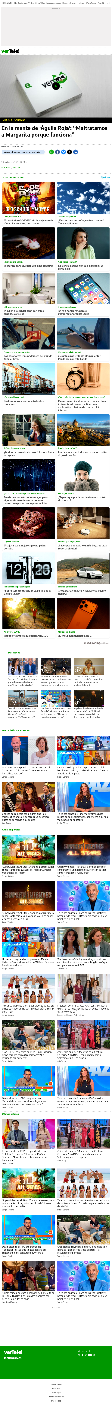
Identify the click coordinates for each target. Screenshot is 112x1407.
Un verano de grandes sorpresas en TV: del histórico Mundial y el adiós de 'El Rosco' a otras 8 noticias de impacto (83, 770)
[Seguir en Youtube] (90, 1355)
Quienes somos (56, 1384)
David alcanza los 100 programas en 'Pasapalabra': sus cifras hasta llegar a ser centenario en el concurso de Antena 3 (24, 1101)
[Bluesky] (63, 152)
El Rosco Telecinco (91, 3)
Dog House (81, 3)
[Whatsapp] (51, 152)
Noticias (16, 167)
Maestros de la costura (69, 3)
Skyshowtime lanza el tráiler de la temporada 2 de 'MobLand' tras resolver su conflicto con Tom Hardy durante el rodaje (88, 712)
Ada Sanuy (6, 823)
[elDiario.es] (12, 1357)
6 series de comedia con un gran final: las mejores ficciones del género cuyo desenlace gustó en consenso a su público (25, 816)
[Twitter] (69, 152)
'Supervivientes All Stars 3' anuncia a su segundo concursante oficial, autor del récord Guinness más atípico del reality (28, 869)
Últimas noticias (10, 1114)
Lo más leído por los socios (16, 730)
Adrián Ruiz (62, 968)
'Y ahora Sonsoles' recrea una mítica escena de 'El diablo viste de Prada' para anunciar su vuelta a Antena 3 (88, 681)
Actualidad (19, 119)
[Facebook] (57, 152)
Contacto (56, 1388)
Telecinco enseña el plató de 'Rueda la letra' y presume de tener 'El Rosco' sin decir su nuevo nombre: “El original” (82, 915)
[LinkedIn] (75, 152)
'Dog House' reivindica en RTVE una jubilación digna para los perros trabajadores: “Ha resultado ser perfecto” (27, 1054)
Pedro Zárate (62, 823)
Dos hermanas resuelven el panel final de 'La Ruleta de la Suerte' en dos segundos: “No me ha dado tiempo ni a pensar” (56, 712)
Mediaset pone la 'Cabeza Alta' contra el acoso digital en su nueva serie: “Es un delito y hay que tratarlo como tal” (83, 1008)
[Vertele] (13, 1352)
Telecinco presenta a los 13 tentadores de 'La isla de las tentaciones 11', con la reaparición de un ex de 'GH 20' (28, 1008)
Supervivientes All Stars (38, 3)
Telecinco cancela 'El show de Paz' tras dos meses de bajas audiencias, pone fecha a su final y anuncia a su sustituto (82, 816)
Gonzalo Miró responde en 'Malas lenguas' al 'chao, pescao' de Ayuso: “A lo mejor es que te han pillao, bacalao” (26, 770)
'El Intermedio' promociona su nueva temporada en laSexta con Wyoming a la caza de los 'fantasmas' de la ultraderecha (56, 681)
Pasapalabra (101, 3)
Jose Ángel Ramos (64, 1015)
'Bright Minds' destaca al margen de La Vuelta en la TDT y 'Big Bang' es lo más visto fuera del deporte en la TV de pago (28, 1295)
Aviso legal (56, 1392)
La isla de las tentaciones (53, 3)
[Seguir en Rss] (94, 1355)
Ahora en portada (11, 829)
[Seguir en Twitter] (79, 1355)
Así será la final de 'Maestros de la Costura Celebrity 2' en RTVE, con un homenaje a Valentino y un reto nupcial (80, 1054)
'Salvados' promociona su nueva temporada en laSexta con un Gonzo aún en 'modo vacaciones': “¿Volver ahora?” (22, 712)
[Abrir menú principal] (109, 51)
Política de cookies (56, 1397)
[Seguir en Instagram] (86, 1355)
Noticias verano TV (24, 3)
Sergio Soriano (8, 777)
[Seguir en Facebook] (82, 1355)
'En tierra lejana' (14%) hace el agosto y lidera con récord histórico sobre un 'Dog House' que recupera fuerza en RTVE (82, 962)
